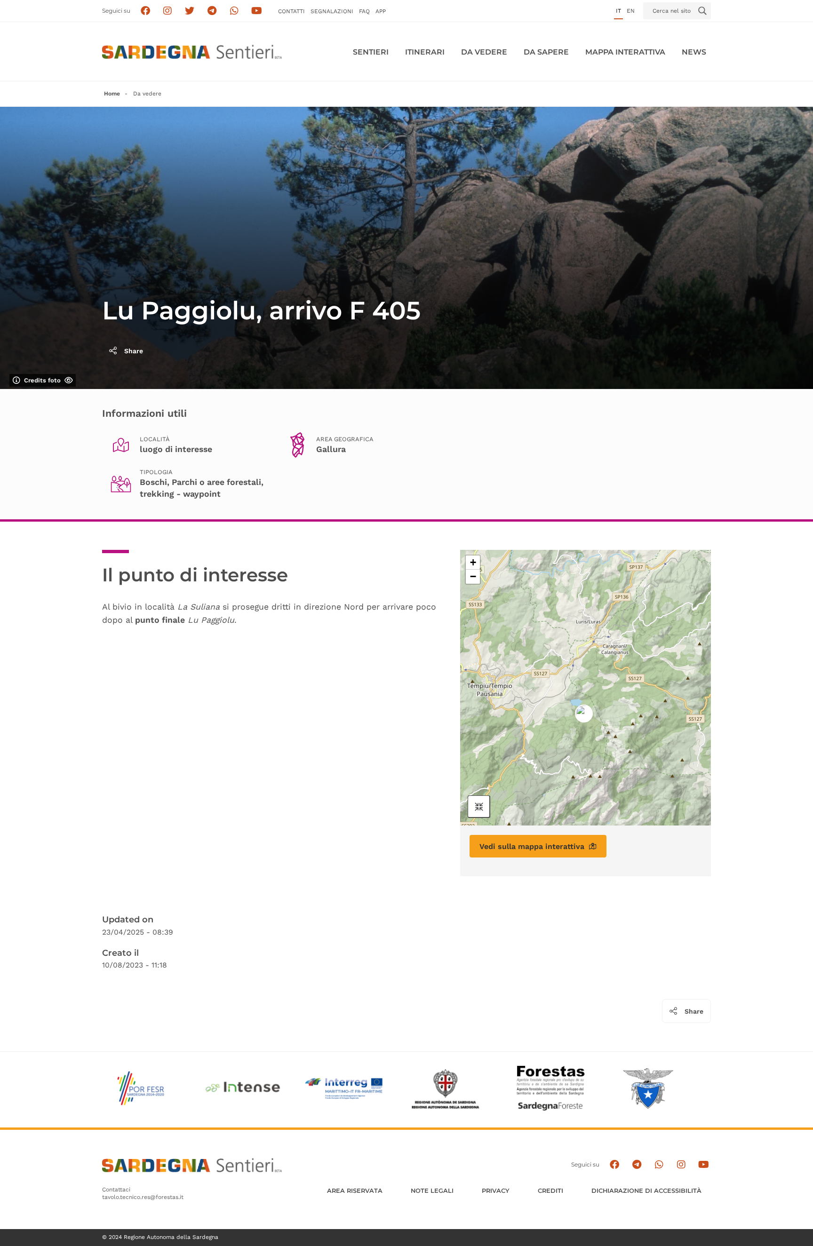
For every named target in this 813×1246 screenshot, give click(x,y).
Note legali (432, 1190)
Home (112, 93)
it (618, 11)
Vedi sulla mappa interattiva (531, 846)
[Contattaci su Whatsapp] (234, 11)
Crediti (550, 1190)
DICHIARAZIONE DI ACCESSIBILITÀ (646, 1190)
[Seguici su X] (189, 11)
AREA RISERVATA (355, 1190)
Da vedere (484, 52)
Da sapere (546, 52)
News (694, 52)
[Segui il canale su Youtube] (256, 11)
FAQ (364, 11)
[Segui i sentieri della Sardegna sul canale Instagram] (167, 11)
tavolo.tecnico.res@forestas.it (142, 1197)
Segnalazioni (332, 11)
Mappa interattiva (625, 52)
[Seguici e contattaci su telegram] (212, 11)
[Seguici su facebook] (145, 11)
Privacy (496, 1190)
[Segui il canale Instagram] (681, 1164)
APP (380, 11)
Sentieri (371, 52)
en (631, 11)
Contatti (291, 11)
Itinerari (425, 52)
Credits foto (42, 380)
